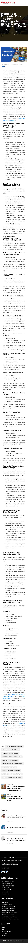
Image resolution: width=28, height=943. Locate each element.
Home (2, 30)
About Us (4, 929)
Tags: (2, 746)
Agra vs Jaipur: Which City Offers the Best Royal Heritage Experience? (16, 788)
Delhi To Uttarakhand (7, 883)
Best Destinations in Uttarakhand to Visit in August (14, 798)
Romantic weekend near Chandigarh (12, 777)
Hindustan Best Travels (17, 64)
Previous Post (10, 784)
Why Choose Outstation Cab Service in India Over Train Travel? (16, 839)
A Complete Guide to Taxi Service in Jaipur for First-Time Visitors (17, 817)
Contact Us (4, 933)
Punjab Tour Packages (7, 904)
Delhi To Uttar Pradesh (7, 890)
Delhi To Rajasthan (6, 887)
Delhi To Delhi (5, 892)
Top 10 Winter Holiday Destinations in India (17, 828)
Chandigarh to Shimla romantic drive (12, 756)
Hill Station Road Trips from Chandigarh (12, 763)
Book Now (4, 935)
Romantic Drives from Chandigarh (11, 770)
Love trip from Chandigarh (9, 767)
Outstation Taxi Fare (6, 931)
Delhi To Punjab (5, 894)
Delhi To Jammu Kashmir (8, 885)
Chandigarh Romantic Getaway (11, 749)
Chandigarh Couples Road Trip (14, 746)
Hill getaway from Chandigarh (10, 760)
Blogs (7, 30)
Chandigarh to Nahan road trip (10, 753)
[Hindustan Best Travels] (8, 2)
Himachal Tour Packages (8, 914)
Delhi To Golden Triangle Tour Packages (11, 919)
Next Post (9, 794)
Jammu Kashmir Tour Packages (9, 912)
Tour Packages (5, 902)
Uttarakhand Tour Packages (8, 908)
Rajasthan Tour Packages (8, 910)
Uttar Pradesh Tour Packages (8, 906)
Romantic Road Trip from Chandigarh (12, 774)
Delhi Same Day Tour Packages (9, 917)
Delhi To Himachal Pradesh (8, 881)
